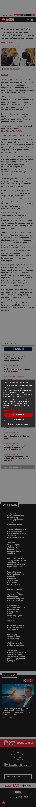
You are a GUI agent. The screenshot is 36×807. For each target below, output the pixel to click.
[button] (18, 410)
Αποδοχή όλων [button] (18, 414)
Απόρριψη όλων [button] (18, 419)
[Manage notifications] (3, 802)
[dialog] (18, 403)
